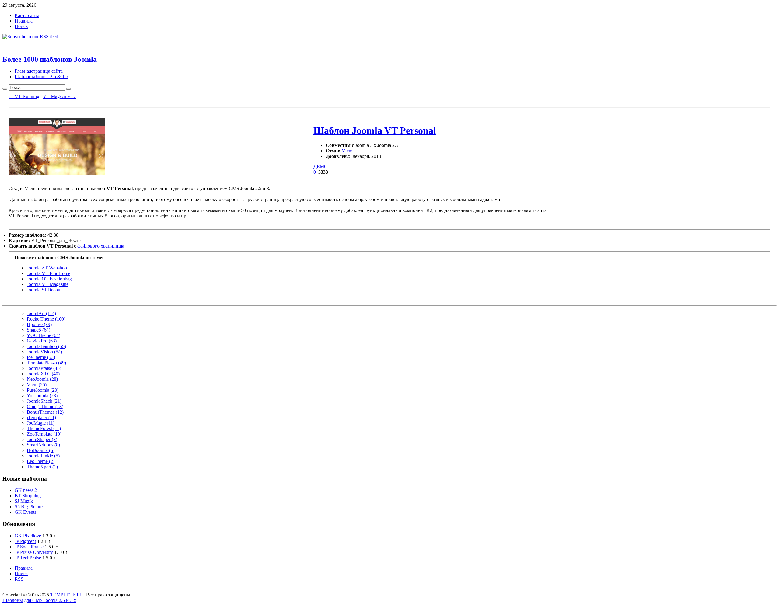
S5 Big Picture (29, 506)
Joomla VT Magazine (47, 284)
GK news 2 (26, 490)
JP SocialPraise (29, 546)
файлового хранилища (100, 245)
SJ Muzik (24, 501)
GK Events (25, 512)
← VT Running (24, 96)
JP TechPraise (28, 557)
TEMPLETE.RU (67, 594)
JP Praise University (34, 552)
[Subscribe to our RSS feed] (30, 36)
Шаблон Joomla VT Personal (374, 130)
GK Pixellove (28, 535)
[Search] (4, 89)
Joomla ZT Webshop (47, 267)
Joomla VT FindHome (48, 273)
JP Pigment (25, 541)
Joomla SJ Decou (43, 289)
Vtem (347, 150)
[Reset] (68, 89)
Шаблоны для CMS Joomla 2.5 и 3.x (39, 600)
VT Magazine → (59, 96)
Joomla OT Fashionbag (49, 278)
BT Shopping (28, 495)
